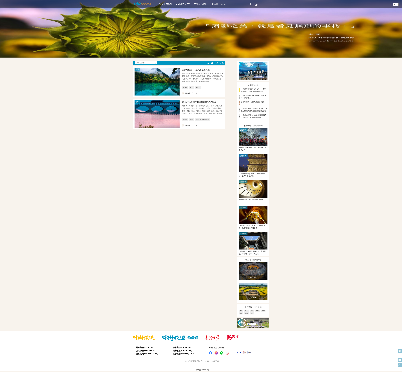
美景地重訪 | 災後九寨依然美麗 (196, 70)
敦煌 (263, 311)
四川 (191, 87)
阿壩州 (198, 87)
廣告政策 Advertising (182, 351)
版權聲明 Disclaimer (145, 351)
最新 (216, 63)
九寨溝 (185, 87)
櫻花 (246, 313)
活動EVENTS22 (200, 3)
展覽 (241, 311)
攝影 (191, 119)
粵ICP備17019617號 (202, 370)
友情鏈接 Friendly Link (183, 354)
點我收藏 (187, 93)
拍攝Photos (183, 4)
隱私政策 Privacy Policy (147, 354)
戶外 (257, 311)
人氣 (222, 63)
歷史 (246, 311)
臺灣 (252, 313)
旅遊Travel (165, 4)
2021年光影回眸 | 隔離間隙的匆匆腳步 (199, 102)
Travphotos (251, 320)
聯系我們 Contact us (182, 347)
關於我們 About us (144, 347)
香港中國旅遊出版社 (202, 119)
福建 (252, 311)
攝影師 (185, 119)
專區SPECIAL (219, 4)
